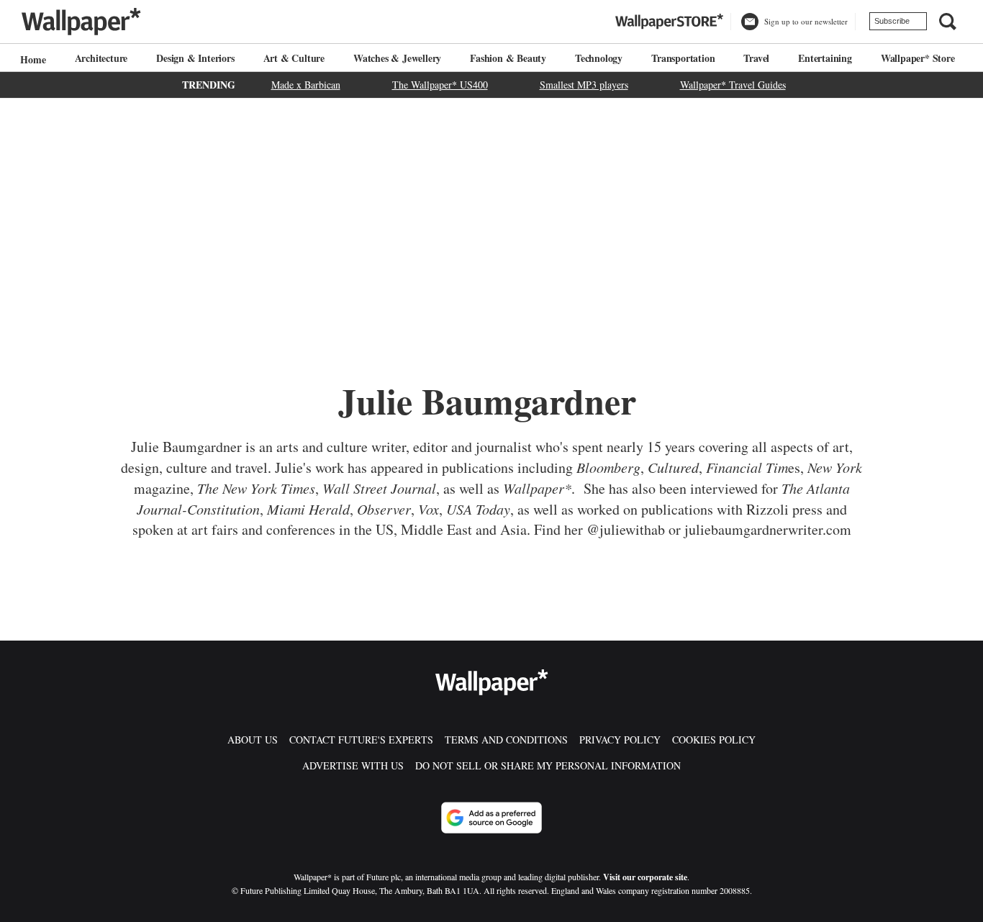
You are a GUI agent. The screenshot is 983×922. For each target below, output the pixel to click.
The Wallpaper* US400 (440, 84)
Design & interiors (195, 57)
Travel (756, 57)
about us (252, 739)
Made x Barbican (305, 84)
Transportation (683, 57)
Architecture (101, 57)
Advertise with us (353, 765)
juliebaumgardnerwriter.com (767, 529)
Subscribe (892, 21)
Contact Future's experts (361, 739)
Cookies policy (714, 739)
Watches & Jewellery (397, 57)
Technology (598, 57)
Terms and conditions (506, 739)
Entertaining (825, 57)
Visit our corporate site (645, 877)
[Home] (31, 59)
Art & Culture (294, 57)
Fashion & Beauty (508, 57)
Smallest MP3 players (584, 84)
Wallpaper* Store (918, 57)
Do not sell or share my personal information (548, 765)
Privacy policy (620, 739)
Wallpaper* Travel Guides (733, 84)
